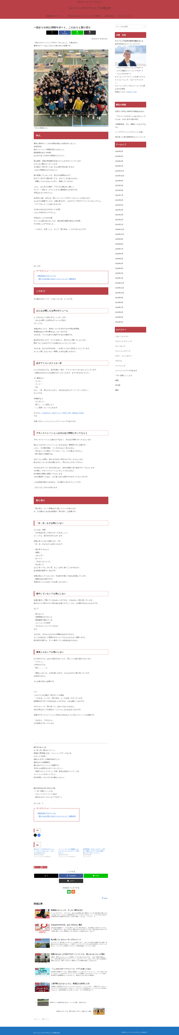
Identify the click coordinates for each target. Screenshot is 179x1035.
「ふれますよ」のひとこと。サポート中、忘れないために (62, 413)
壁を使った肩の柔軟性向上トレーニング (130, 137)
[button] (90, 33)
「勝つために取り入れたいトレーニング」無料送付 (56, 279)
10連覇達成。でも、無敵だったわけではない (130, 125)
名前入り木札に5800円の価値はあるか (129, 111)
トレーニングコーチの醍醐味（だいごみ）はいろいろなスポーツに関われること (68, 851)
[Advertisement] (71, 251)
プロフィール (132, 92)
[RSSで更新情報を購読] (73, 892)
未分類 (45, 867)
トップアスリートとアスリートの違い (129, 132)
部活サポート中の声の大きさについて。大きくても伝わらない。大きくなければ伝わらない (44, 851)
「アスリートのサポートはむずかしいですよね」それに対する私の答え (130, 117)
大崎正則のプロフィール (46, 276)
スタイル (38, 867)
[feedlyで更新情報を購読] (69, 892)
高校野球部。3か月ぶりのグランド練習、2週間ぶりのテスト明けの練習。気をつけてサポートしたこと (94, 851)
